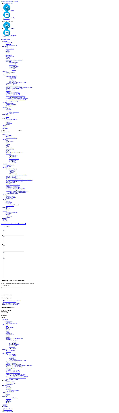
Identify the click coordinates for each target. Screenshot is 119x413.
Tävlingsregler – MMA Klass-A (13, 94)
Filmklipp (8, 115)
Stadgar (7, 52)
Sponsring (5, 128)
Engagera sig (9, 55)
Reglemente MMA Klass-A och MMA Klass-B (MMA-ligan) (19, 87)
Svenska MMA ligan (10, 103)
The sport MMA (12, 77)
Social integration (10, 56)
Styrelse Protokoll (10, 49)
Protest (7, 50)
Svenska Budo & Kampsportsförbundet (14, 60)
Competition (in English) (11, 76)
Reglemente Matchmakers (11, 83)
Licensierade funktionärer (11, 119)
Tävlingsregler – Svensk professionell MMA (15, 96)
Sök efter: (3, 130)
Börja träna (8, 73)
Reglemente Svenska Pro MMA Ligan (14, 88)
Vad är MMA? (9, 42)
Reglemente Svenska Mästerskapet (13, 86)
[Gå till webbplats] (13, 235)
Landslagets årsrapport (14, 112)
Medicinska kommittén (14, 66)
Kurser (7, 117)
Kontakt (8, 51)
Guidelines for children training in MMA (18, 82)
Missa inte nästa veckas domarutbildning (12, 300)
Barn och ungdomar (10, 89)
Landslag (5, 107)
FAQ (7, 47)
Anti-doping (8, 44)
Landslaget (8, 110)
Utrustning (8, 91)
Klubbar (5, 71)
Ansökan (8, 124)
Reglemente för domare (11, 84)
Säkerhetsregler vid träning (12, 101)
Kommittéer (8, 61)
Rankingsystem (9, 105)
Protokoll (14, 63)
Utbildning (5, 114)
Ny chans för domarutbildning (9, 302)
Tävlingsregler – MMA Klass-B (13, 93)
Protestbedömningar (13, 62)
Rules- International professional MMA (17, 99)
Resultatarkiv (9, 109)
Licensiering (8, 120)
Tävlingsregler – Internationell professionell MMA (17, 98)
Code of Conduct (12, 81)
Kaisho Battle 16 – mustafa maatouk (13, 224)
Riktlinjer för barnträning (11, 45)
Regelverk (5, 75)
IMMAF (8, 58)
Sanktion (5, 118)
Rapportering (9, 123)
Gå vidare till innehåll (5, 39)
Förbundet (5, 46)
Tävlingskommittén (13, 67)
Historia (8, 54)
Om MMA (5, 41)
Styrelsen (8, 57)
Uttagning (8, 108)
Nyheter (5, 126)
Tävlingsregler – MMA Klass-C (13, 92)
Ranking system (12, 78)
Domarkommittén (12, 65)
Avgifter (8, 122)
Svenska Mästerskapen (11, 104)
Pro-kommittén (12, 68)
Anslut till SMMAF (10, 72)
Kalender (5, 125)
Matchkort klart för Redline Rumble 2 (11, 303)
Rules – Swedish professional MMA (17, 97)
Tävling (5, 102)
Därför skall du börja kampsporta (10, 304)
